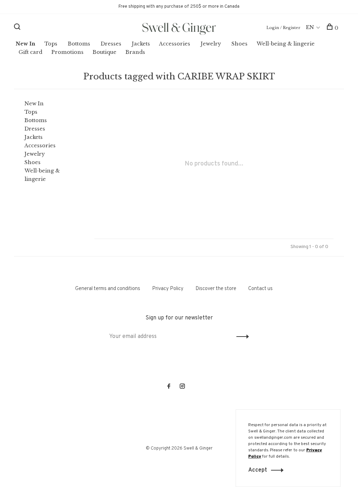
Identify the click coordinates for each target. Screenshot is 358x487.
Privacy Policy (168, 288)
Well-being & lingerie (286, 44)
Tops (50, 44)
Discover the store (215, 288)
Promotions (67, 52)
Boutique (104, 52)
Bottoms (79, 44)
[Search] (18, 28)
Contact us (260, 288)
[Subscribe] (240, 336)
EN (310, 27)
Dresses (111, 44)
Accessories (174, 44)
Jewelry (211, 44)
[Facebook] (168, 387)
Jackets (141, 44)
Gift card (30, 52)
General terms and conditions (107, 288)
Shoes (239, 44)
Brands (135, 52)
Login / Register (283, 27)
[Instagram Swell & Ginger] (182, 387)
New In (25, 44)
